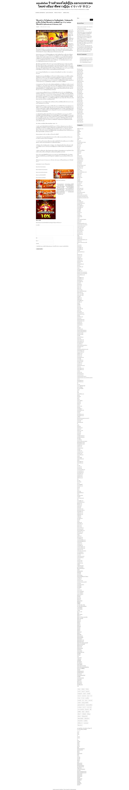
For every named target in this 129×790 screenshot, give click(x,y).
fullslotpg (79, 262)
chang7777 (79, 221)
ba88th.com (79, 174)
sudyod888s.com (80, 500)
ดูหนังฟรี (78, 777)
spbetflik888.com (80, 492)
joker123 (78, 746)
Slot (78, 479)
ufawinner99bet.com (81, 530)
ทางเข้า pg (79, 579)
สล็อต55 (78, 622)
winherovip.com (80, 549)
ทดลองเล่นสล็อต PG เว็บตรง (82, 576)
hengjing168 (79, 284)
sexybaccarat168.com (81, 469)
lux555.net (79, 338)
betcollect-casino (80, 189)
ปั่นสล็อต (79, 596)
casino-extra (79, 220)
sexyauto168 (79, 466)
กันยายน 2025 (80, 83)
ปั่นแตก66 (79, 598)
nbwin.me (79, 366)
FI (77, 253)
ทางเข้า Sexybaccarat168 (82, 581)
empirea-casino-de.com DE (82, 242)
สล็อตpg (78, 630)
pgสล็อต (78, 416)
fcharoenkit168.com (80, 251)
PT (77, 423)
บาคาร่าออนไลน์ (80, 591)
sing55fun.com (80, 475)
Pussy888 (79, 438)
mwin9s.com (79, 364)
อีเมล (37, 240)
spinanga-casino (80, 495)
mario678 (79, 347)
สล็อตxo (78, 633)
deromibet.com (80, 232)
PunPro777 (79, 429)
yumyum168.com (80, 557)
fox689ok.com (79, 258)
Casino (78, 217)
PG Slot (78, 384)
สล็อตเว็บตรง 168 (80, 640)
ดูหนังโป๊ (78, 781)
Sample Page (66, 12)
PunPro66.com (79, 427)
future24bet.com (80, 266)
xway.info (79, 554)
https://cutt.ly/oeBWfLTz (60, 180)
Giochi (78, 276)
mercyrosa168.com (80, 351)
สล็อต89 (78, 627)
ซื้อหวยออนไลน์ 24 (80, 568)
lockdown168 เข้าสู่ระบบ (81, 330)
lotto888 (78, 335)
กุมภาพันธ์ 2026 (80, 77)
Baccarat (78, 178)
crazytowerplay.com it (81, 226)
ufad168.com (79, 522)
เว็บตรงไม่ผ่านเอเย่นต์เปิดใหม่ (83, 667)
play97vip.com (80, 419)
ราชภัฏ (78, 610)
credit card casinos (80, 227)
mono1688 (79, 358)
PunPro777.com (80, 430)
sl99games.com (80, 477)
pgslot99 (78, 407)
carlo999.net (79, 215)
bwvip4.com (79, 212)
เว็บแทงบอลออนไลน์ (81, 675)
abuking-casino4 (80, 159)
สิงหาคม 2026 (79, 69)
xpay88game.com (80, 553)
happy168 (79, 282)
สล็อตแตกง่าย (80, 645)
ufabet (78, 521)
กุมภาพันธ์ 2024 (80, 109)
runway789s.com (80, 454)
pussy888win (79, 439)
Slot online (79, 770)
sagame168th (79, 457)
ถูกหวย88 (79, 573)
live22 (78, 326)
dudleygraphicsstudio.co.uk (82, 239)
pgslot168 (79, 401)
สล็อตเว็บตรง (79, 638)
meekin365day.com (80, 350)
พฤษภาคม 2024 (80, 105)
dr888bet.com (79, 236)
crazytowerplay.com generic (82, 224)
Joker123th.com (80, 308)
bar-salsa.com (79, 182)
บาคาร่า (78, 588)
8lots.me (78, 147)
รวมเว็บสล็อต (79, 607)
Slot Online (79, 481)
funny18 (78, 265)
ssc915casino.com (80, 498)
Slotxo (78, 489)
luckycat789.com (80, 336)
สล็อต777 (79, 625)
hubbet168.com (80, 292)
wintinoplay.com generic (81, 550)
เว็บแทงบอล (79, 673)
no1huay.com (79, 372)
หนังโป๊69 (79, 653)
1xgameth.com (79, 138)
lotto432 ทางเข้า (80, 332)
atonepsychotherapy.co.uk (82, 171)
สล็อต (47, 150)
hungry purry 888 (80, 293)
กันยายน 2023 (80, 116)
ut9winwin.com (80, 537)
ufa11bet (78, 519)
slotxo (78, 740)
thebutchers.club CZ (81, 510)
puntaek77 (79, 434)
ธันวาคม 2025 (80, 79)
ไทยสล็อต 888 (80, 684)
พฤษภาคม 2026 (80, 73)
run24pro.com (79, 453)
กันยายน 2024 (80, 100)
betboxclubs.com (80, 188)
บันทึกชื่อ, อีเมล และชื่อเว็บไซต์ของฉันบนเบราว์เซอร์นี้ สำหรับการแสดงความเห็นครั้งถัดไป (52, 246)
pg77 (78, 391)
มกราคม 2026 (80, 78)
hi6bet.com (79, 286)
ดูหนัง (78, 754)
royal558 (78, 449)
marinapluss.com (80, 346)
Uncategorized (79, 533)
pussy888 (78, 741)
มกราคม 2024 (80, 111)
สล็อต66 (78, 623)
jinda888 (78, 304)
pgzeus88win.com (80, 414)
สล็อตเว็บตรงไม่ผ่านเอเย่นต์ (82, 642)
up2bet (78, 534)
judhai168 (79, 309)
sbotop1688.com (80, 461)
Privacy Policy (58, 12)
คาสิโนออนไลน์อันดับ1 (81, 769)
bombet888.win (80, 207)
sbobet (78, 460)
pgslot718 (79, 403)
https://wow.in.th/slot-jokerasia (41, 172)
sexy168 (78, 465)
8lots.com (79, 144)
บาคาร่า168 (79, 590)
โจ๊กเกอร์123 (38, 68)
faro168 (78, 250)
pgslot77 (78, 404)
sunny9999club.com (80, 502)
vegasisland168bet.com (81, 539)
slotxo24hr (79, 491)
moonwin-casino (80, 361)
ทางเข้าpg (79, 583)
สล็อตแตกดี (79, 646)
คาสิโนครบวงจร (80, 565)
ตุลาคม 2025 (79, 82)
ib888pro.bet (79, 297)
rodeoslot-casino (80, 447)
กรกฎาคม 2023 (80, 119)
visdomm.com (79, 544)
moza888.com (79, 362)
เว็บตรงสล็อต (79, 664)
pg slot (78, 731)
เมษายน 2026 (79, 74)
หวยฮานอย (79, 657)
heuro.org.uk (79, 285)
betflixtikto (79, 190)
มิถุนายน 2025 (80, 88)
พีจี (90, 709)
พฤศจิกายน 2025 (80, 81)
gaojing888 (79, 269)
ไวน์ (78, 686)
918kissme (79, 152)
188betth (78, 134)
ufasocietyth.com (80, 529)
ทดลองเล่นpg (79, 575)
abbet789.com (79, 157)
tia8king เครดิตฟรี (85, 702)
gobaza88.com (79, 280)
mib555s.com (79, 354)
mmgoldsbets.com (80, 357)
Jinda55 (78, 303)
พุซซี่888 (78, 603)
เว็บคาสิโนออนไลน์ (80, 766)
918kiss (78, 742)
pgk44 (78, 397)
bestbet (78, 186)
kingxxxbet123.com (80, 313)
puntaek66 (79, 433)
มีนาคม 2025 (79, 92)
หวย (78, 656)
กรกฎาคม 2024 (80, 102)
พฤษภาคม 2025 (80, 89)
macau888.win (79, 343)
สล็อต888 (79, 626)
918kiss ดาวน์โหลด (81, 150)
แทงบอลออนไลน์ (80, 677)
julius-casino (79, 311)
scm (78, 464)
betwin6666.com (80, 201)
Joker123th (79, 307)
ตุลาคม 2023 (79, 115)
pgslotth (78, 412)
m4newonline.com (80, 339)
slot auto (78, 480)
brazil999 (79, 211)
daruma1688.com (80, 230)
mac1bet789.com (80, 342)
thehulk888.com (80, 511)
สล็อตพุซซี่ (79, 634)
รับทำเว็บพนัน (79, 608)
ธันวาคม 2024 (80, 96)
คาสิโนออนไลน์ (80, 567)
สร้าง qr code (79, 611)
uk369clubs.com (80, 531)
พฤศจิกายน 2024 (80, 97)
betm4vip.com (79, 193)
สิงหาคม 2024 (79, 101)
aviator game (79, 173)
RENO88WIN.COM (81, 442)
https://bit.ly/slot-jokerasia (41, 166)
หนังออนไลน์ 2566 (80, 652)
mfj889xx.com (79, 353)
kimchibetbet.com (80, 312)
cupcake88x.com (80, 228)
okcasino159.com (80, 373)
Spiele (78, 493)
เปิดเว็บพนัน (79, 661)
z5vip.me (78, 558)
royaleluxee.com (80, 452)
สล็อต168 (79, 619)
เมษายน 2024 (79, 106)
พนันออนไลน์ (79, 600)
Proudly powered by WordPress (58, 789)
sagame (78, 456)
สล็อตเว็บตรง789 (80, 641)
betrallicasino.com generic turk (82, 197)
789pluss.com (79, 143)
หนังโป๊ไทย (79, 782)
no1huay (78, 370)
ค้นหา (78, 18)
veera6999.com (80, 538)
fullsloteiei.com (80, 261)
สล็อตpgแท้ (79, 631)
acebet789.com (80, 161)
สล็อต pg (79, 615)
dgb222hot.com (80, 234)
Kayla (49, 26)
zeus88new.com (80, 562)
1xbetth (78, 136)
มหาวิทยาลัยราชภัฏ (81, 604)
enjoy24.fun (79, 244)
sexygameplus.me (80, 470)
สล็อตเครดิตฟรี (80, 637)
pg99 (78, 392)
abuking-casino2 (80, 158)
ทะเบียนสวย (79, 577)
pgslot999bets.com (80, 410)
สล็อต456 (79, 621)
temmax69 (79, 507)
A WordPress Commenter (84, 57)
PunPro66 (79, 426)
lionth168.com (79, 323)
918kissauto (79, 151)
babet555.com (79, 177)
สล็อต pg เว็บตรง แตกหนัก (82, 617)
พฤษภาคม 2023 (80, 121)
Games (78, 267)
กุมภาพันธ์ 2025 (80, 93)
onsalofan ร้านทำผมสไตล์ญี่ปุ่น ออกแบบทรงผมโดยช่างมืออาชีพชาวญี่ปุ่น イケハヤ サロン (64, 5)
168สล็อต (79, 131)
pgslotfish (79, 411)
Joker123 (37, 26)
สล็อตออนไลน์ (80, 636)
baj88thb (78, 180)
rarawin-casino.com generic (82, 441)
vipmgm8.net (79, 542)
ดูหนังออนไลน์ (80, 571)
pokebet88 (79, 420)
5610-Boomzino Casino (81, 142)
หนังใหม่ (78, 654)
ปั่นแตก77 (79, 599)
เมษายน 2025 (79, 90)
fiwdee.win (79, 257)
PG (77, 382)
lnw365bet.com (80, 328)
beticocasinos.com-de (81, 192)
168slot (78, 129)
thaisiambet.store (80, 508)
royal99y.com (79, 450)
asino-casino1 (79, 170)
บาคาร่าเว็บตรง (80, 592)
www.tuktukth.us (80, 552)
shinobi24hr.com (80, 473)
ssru (78, 499)
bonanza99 (79, 208)
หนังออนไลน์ (79, 650)
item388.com (79, 301)
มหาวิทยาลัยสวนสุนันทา (82, 606)
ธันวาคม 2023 (80, 112)
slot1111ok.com (80, 485)
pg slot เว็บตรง (80, 387)
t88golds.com (79, 503)
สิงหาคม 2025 (79, 85)
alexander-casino (80, 166)
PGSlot (78, 399)
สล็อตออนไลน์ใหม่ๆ (80, 765)
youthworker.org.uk (80, 556)
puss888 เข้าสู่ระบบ (80, 435)
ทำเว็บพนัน (79, 585)
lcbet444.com (79, 322)
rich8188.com (79, 445)
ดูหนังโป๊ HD (79, 783)
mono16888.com (80, 359)
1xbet (78, 135)
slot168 (78, 487)
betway (78, 198)
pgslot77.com (79, 406)
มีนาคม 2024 (79, 108)
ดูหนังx (78, 569)
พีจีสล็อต (79, 602)
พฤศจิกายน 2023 (80, 113)
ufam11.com (79, 525)
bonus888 (79, 209)
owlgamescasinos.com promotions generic (85, 377)
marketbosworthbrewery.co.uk (82, 349)
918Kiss (78, 148)
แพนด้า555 (79, 680)
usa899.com (79, 535)
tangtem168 (79, 506)
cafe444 (78, 213)
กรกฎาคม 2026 (80, 70)
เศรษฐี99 (78, 676)
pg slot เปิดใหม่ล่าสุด (81, 385)
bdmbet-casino (79, 185)
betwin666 (79, 200)
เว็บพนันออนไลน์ (80, 671)
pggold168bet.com (80, 393)
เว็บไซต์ (37, 243)
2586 (78, 139)
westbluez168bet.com (81, 546)
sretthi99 (78, 496)
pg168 (78, 389)
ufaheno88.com (80, 523)
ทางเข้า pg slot (80, 580)
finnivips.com (79, 254)
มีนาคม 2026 (79, 75)
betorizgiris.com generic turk (82, 196)
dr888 (78, 235)
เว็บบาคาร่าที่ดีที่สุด (81, 668)
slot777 (78, 488)
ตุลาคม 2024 (79, 98)
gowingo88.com (80, 281)
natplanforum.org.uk (81, 365)
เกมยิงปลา (79, 659)
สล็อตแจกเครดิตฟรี (81, 644)
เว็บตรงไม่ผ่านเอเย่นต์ (81, 665)
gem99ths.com (79, 270)
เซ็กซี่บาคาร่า (80, 723)
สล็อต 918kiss (79, 614)
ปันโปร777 (79, 595)
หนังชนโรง (79, 649)
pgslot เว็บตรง (79, 400)
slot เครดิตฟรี (79, 484)
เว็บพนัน (78, 669)
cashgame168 (79, 216)
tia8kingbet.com (80, 512)
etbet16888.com (80, 247)
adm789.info (79, 162)
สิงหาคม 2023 (79, 117)
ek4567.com (79, 240)
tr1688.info (79, 515)
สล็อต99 (78, 629)
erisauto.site (79, 246)
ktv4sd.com (79, 318)
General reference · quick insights (44, 12)
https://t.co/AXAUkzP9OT (41, 174)
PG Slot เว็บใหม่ (80, 388)
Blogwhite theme (73, 789)
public (78, 424)
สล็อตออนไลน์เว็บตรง (81, 748)
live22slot (79, 327)
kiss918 (78, 315)
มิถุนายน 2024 (80, 104)
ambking (78, 169)
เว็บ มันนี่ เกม (79, 663)
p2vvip (78, 378)
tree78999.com (80, 518)
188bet (78, 132)
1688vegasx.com (80, 128)
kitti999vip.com (80, 316)
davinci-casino (79, 231)
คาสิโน (78, 564)
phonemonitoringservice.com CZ (83, 418)
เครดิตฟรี (79, 660)
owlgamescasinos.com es (81, 376)
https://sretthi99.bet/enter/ (81, 290)
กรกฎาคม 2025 (80, 86)
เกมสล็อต (85, 720)
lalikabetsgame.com (80, 319)
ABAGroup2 (79, 155)
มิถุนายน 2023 (80, 120)
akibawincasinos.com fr (81, 165)
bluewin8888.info (80, 205)
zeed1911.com (79, 560)
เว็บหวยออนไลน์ (80, 749)
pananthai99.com (80, 380)
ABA (78, 154)
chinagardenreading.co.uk (82, 223)
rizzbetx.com (79, 446)
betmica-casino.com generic (82, 194)
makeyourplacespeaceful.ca (82, 345)
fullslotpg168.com (80, 263)
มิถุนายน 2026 (80, 71)
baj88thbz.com (79, 181)
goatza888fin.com (80, 277)
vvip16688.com (80, 545)
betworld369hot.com (81, 203)
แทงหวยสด (79, 679)
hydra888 (79, 296)
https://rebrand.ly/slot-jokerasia (41, 169)
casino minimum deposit (81, 219)
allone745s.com (80, 167)
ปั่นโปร (78, 751)
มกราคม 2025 (80, 94)
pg (77, 735)
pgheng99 (79, 396)
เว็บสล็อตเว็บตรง (80, 672)
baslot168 (79, 184)
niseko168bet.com (80, 368)
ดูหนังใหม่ (79, 572)
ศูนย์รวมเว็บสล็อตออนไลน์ (81, 771)
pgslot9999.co (79, 408)
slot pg (78, 483)
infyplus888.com (80, 300)
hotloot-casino (79, 289)
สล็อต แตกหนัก (80, 618)
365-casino (79, 140)
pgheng (78, 395)
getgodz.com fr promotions (82, 272)
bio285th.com (79, 204)
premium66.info (80, 422)
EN (77, 243)
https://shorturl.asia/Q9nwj (41, 177)
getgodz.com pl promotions (82, 273)
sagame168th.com (80, 458)
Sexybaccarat (79, 468)
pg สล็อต (87, 698)
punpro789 (79, 431)
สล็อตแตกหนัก (80, 648)
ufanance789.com (80, 527)
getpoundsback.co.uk (81, 274)
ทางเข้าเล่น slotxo (80, 584)
